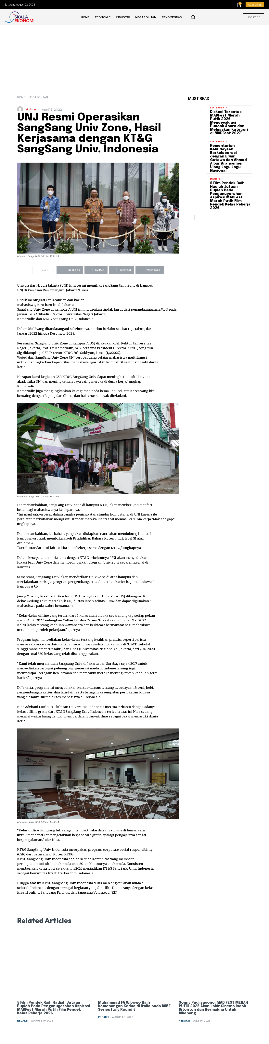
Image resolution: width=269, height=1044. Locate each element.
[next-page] (196, 217)
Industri (215, 179)
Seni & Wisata (218, 107)
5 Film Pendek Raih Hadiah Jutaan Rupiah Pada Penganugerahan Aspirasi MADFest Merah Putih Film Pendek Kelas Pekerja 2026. (230, 195)
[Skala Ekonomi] (19, 17)
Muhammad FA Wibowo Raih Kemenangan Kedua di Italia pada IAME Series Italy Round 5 (134, 1006)
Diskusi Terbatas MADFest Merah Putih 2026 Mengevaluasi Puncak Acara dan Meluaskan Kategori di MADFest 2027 (229, 122)
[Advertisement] (134, 54)
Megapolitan (38, 97)
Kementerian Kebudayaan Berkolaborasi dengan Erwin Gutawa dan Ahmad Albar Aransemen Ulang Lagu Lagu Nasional (228, 158)
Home (21, 97)
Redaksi (22, 1020)
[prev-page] (190, 217)
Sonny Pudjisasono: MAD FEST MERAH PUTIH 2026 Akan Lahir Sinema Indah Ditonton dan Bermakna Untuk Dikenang (213, 1008)
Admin (31, 109)
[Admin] (21, 109)
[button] (193, 17)
